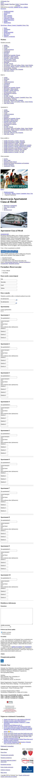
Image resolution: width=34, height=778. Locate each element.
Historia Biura (7, 22)
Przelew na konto (6, 632)
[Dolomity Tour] (5, 1)
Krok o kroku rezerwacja (7, 767)
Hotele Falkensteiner (9, 19)
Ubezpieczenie (4, 263)
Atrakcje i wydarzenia (9, 36)
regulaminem (28, 646)
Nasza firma (4, 752)
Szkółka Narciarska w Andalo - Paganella (14, 140)
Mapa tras (6, 35)
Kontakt (7, 4)
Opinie (17, 4)
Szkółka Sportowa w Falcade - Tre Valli (14, 152)
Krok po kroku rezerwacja (11, 262)
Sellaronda (6, 62)
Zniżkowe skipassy (5, 770)
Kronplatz (6, 53)
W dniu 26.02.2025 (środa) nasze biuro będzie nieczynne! (18, 733)
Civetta (5, 48)
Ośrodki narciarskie (9, 11)
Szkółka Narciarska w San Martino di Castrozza (16, 148)
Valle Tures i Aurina (9, 70)
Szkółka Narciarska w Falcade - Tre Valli (14, 150)
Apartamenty (7, 12)
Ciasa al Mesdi (6, 270)
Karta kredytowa (6, 634)
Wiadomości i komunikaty (7, 746)
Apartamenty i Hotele (9, 166)
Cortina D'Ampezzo (9, 49)
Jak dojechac (7, 33)
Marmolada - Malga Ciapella (11, 56)
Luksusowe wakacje (9, 18)
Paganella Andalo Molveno (10, 121)
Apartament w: (17, 121)
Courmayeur (7, 51)
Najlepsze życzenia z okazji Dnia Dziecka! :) (15, 721)
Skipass (6, 31)
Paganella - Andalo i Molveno (11, 58)
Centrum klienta (24, 4)
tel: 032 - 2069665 (13, 7)
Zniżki (5, 208)
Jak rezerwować (8, 209)
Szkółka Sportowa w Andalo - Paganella (14, 143)
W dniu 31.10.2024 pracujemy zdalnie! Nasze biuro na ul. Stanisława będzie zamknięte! (18, 740)
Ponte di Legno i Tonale (10, 59)
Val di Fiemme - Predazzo (10, 68)
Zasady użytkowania (24, 775)
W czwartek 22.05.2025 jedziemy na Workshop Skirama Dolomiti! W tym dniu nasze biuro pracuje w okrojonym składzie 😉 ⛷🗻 (18, 729)
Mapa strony (4, 772)
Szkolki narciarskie (8, 32)
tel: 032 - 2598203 (23, 7)
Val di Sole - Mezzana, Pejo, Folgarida (13, 69)
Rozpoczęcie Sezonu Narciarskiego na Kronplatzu (16, 163)
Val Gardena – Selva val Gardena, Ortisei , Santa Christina (18, 65)
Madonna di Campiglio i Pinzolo (12, 55)
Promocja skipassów (9, 164)
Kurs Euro (12, 4)
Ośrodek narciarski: (17, 56)
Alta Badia (6, 46)
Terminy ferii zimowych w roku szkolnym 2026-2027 (17, 719)
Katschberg (6, 52)
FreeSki (6, 159)
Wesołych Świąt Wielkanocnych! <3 (13, 725)
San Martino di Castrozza (10, 61)
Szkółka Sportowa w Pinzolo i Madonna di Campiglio (17, 146)
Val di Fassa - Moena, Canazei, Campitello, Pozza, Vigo (15, 25)
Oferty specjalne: (15, 161)
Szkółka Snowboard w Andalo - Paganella (14, 142)
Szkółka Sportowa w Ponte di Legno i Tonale (15, 149)
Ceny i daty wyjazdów (9, 207)
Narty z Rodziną (8, 15)
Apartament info (5, 234)
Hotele (5, 14)
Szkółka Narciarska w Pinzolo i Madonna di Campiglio (17, 145)
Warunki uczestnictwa (24, 262)
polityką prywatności (17, 646)
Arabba (6, 45)
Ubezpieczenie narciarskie (7, 755)
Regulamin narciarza (14, 263)
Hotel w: (17, 89)
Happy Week (7, 160)
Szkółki (6, 21)
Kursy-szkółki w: (16, 145)
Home (2, 2)
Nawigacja (3, 8)
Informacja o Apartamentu (10, 205)
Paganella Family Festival (10, 161)
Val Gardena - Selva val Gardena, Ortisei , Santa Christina (18, 101)
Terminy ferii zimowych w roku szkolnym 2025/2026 (17, 726)
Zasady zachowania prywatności (9, 776)
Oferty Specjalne (8, 17)
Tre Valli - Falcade (8, 63)
